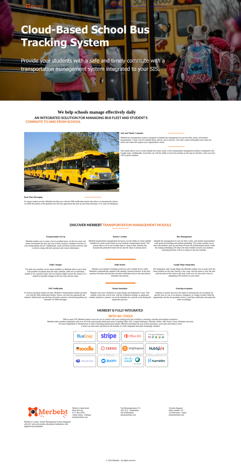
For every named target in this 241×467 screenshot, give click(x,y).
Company (153, 6)
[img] (39, 6)
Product (130, 6)
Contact (163, 6)
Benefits (141, 6)
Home (108, 6)
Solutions (118, 6)
